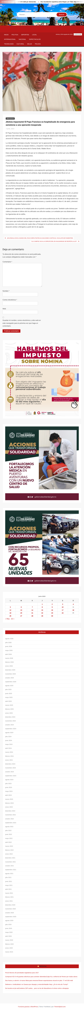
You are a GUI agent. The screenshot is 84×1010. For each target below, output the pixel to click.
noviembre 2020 (10, 909)
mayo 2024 (8, 744)
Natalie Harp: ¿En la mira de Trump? (56, 984)
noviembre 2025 (10, 674)
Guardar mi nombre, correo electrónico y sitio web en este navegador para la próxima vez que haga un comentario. (22, 323)
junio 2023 (8, 787)
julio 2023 (8, 783)
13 (21, 610)
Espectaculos (34, 39)
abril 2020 (8, 936)
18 (73, 610)
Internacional (10, 39)
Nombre (6, 291)
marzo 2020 (9, 940)
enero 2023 (9, 807)
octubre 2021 (9, 866)
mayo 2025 (8, 697)
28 (32, 616)
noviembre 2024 (10, 721)
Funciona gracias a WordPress (28, 1006)
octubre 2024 (9, 725)
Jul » (12, 619)
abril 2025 (8, 701)
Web (4, 309)
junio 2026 (8, 646)
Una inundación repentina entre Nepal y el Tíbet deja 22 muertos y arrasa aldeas (53, 2)
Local (34, 34)
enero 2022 (9, 854)
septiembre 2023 (10, 776)
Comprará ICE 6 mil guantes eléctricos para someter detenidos (25, 976)
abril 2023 (8, 795)
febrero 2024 (9, 756)
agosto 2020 (9, 920)
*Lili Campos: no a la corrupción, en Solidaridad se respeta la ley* (54, 241)
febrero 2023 (9, 803)
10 (62, 607)
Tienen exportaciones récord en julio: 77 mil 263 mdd (55, 980)
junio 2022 (8, 834)
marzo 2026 (9, 658)
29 (42, 616)
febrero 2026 (9, 662)
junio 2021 (8, 881)
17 (62, 610)
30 (52, 616)
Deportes (25, 34)
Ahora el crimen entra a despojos (58, 988)
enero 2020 (9, 948)
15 (42, 610)
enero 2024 (9, 760)
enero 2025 (9, 713)
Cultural (20, 44)
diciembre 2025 (10, 670)
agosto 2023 (9, 779)
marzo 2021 (9, 893)
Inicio (6, 34)
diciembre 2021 (10, 858)
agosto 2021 (9, 873)
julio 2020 (8, 924)
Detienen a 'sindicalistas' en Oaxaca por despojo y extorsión (24, 984)
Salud (29, 44)
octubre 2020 (9, 913)
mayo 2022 (8, 838)
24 (62, 613)
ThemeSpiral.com (60, 1006)
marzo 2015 (9, 952)
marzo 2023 (9, 799)
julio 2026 (8, 642)
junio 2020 (8, 928)
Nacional (22, 39)
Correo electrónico (10, 300)
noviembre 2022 (10, 815)
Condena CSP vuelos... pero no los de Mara (33, 988)
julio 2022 (8, 830)
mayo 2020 (8, 932)
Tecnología (9, 44)
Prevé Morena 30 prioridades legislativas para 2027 (22, 972)
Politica (15, 34)
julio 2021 (8, 877)
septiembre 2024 (10, 728)
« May (7, 619)
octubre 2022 (9, 819)
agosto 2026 (9, 638)
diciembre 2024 (10, 717)
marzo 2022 (9, 846)
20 (21, 613)
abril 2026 (8, 654)
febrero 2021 (9, 897)
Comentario (7, 262)
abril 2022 (8, 842)
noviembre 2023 (10, 768)
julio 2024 (8, 736)
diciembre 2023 (10, 764)
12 (10, 610)
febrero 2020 (9, 944)
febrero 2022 (9, 850)
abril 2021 (8, 889)
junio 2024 (8, 740)
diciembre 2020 (10, 905)
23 (52, 613)
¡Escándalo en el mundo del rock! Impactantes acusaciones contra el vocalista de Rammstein (40, 238)
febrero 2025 (9, 709)
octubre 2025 (9, 678)
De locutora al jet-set (12, 988)
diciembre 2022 (10, 811)
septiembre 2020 (10, 916)
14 (32, 610)
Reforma (42, 966)
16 (52, 610)
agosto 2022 (9, 826)
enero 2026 (9, 666)
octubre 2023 (9, 772)
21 (32, 613)
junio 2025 (8, 693)
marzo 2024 (9, 752)
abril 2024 (8, 748)
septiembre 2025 (10, 681)
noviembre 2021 (10, 862)
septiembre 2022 (10, 822)
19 (10, 613)
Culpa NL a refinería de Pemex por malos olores (61, 976)
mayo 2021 (8, 885)
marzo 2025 (9, 705)
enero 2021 (9, 901)
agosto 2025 (9, 685)
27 (21, 616)
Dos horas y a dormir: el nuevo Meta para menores (21, 980)
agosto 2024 (9, 732)
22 (42, 613)
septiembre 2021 (10, 869)
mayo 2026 (8, 650)
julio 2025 (8, 689)
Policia (38, 44)
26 (10, 616)
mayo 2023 (8, 791)
